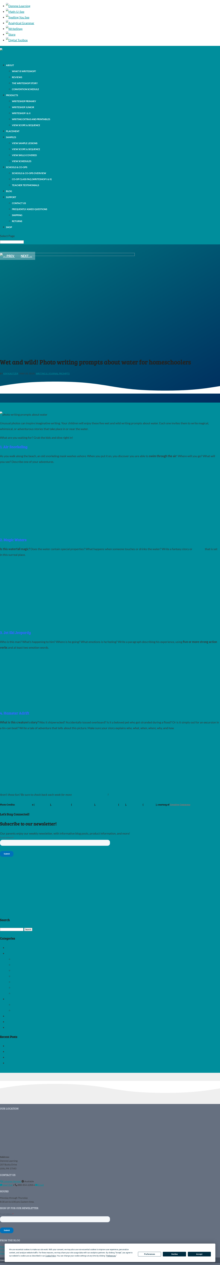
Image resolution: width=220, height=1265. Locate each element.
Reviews (17, 77)
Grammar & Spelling (19, 1021)
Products (12, 95)
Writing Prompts (17, 1027)
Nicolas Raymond (61, 804)
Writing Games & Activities (29, 987)
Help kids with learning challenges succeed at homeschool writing (47, 1057)
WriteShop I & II (21, 113)
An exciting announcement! (23, 1046)
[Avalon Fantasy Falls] (48, 623)
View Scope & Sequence (26, 125)
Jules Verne (149, 804)
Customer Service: (12, 1181)
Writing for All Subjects (27, 993)
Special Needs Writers (26, 964)
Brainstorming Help (24, 970)
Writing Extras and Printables (31, 119)
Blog (9, 191)
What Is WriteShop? (24, 71)
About (10, 65)
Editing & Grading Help (27, 976)
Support (11, 197)
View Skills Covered (24, 155)
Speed (122, 804)
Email (41, 1184)
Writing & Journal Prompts (53, 373)
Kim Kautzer (10, 373)
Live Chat (7, 1184)
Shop (9, 227)
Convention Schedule (25, 89)
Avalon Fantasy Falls (83, 804)
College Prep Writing (25, 1010)
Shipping (17, 215)
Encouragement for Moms (28, 982)
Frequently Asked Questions (29, 209)
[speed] (37, 704)
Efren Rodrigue (24, 804)
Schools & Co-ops (16, 167)
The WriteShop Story (25, 83)
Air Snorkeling (42, 804)
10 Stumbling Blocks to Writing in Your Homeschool (39, 1051)
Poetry (10, 1016)
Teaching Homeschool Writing (25, 953)
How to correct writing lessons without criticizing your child (44, 1063)
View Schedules (21, 161)
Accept (199, 1254)
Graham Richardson (107, 804)
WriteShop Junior (23, 107)
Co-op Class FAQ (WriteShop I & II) (32, 179)
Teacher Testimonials (25, 185)
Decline (174, 1254)
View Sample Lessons (24, 143)
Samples (11, 137)
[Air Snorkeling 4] (48, 530)
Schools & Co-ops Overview (29, 173)
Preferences (149, 1254)
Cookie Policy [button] (50, 1256)
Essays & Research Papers (29, 1004)
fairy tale (198, 549)
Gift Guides (13, 947)
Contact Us (19, 203)
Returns (17, 221)
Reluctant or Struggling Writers (32, 959)
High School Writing (19, 999)
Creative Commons (180, 804)
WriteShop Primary (24, 101)
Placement (12, 131)
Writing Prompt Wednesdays (90, 794)
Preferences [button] (111, 1256)
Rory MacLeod (134, 804)
